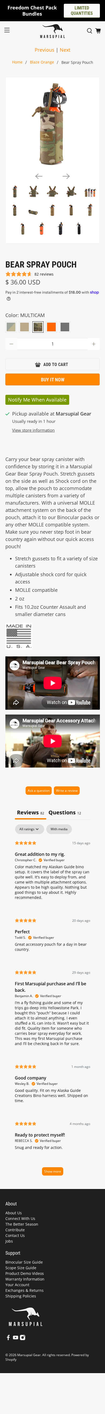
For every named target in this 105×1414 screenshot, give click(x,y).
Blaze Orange (42, 62)
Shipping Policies (20, 1296)
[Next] (66, 176)
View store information (33, 430)
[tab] (64, 813)
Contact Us (15, 1235)
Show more (52, 1171)
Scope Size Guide (20, 1267)
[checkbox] (59, 829)
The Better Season (21, 1224)
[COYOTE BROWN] (24, 327)
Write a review (67, 790)
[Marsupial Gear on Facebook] (8, 1339)
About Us (13, 1212)
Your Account (17, 1284)
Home (17, 62)
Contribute (15, 1229)
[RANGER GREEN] (11, 327)
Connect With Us (20, 1218)
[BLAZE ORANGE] (51, 327)
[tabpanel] (52, 1002)
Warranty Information (24, 1279)
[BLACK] (65, 327)
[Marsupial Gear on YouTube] (16, 1339)
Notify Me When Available (37, 399)
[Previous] (39, 176)
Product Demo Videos (24, 1273)
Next (65, 50)
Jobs (9, 1241)
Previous (44, 50)
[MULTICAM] (38, 327)
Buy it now (52, 379)
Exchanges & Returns (24, 1290)
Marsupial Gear (29, 1355)
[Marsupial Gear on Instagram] (23, 1339)
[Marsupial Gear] (52, 31)
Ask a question (39, 790)
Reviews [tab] (30, 812)
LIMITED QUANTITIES (82, 10)
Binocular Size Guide (24, 1262)
